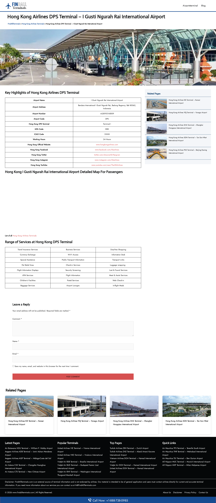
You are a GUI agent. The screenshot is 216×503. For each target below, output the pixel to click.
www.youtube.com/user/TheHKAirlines (107, 165)
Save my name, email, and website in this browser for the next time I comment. (47, 366)
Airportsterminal (190, 5)
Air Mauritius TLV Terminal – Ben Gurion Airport (182, 458)
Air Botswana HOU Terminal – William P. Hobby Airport (28, 448)
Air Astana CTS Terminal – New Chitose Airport (25, 471)
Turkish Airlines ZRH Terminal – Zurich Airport (129, 448)
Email (15, 353)
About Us (167, 492)
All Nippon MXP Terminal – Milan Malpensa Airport (184, 465)
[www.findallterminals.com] (16, 5)
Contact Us (203, 492)
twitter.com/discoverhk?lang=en (107, 154)
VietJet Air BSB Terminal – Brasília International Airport (81, 461)
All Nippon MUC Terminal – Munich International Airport (186, 461)
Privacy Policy (190, 492)
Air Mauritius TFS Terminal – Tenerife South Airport (183, 448)
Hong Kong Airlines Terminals (33, 23)
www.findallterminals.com (23, 492)
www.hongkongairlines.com (107, 144)
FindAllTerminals (14, 23)
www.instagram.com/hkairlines (107, 160)
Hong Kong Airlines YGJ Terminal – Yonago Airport (188, 112)
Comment (17, 319)
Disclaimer (177, 492)
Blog (203, 5)
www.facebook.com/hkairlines (107, 149)
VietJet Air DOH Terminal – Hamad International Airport (133, 465)
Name (15, 341)
